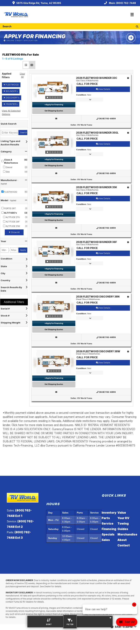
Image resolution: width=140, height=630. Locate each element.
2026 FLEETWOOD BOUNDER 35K (96, 187)
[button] (26, 64)
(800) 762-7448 (126, 3)
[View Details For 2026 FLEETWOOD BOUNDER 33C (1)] (53, 88)
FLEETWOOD (12, 84)
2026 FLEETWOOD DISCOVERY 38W (98, 351)
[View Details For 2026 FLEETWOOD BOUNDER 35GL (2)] (53, 143)
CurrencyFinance (62, 429)
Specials (108, 534)
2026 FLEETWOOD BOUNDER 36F (96, 242)
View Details (104, 89)
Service (107, 523)
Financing (109, 529)
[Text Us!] (126, 623)
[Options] (128, 78)
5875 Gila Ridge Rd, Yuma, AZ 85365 (38, 3)
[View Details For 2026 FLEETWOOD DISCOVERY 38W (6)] (53, 362)
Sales (106, 540)
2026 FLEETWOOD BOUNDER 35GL (97, 132)
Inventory (109, 512)
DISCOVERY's (12, 97)
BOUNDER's (12, 91)
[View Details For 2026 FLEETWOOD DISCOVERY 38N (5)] (53, 307)
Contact (123, 545)
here (21, 425)
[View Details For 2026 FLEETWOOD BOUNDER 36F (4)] (53, 252)
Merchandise (127, 534)
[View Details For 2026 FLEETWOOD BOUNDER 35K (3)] (53, 198)
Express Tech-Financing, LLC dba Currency (30, 445)
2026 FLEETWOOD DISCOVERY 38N (98, 296)
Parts (106, 518)
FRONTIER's (12, 104)
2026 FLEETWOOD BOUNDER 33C (96, 77)
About (122, 540)
